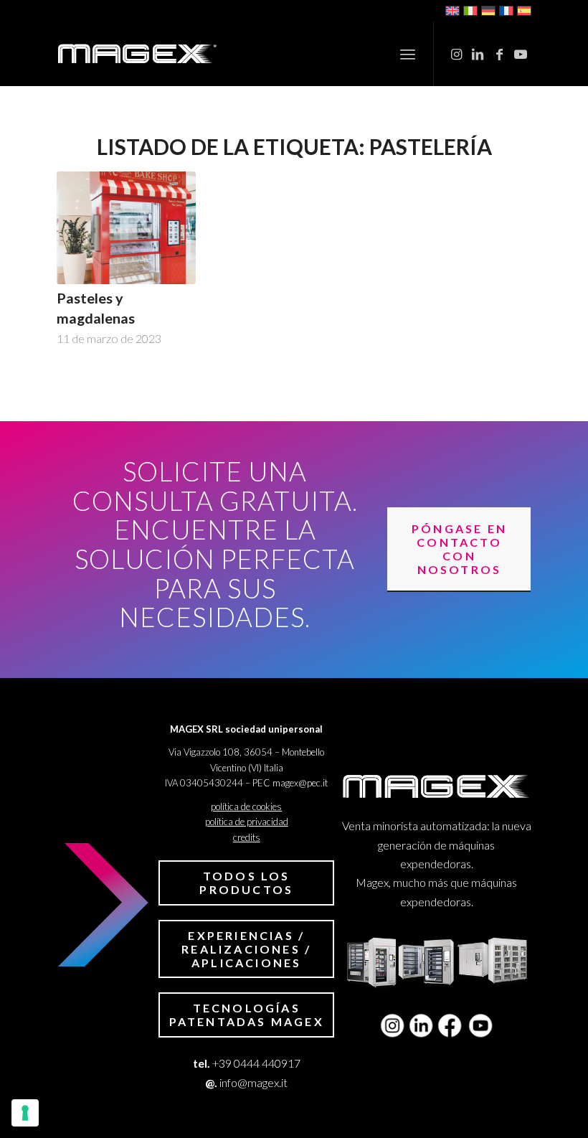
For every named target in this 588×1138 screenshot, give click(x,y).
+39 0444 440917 (256, 1063)
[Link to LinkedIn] (477, 54)
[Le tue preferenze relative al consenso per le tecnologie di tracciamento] (25, 1113)
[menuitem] (407, 53)
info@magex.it (253, 1082)
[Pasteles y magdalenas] (126, 227)
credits (246, 837)
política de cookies (246, 806)
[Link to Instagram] (456, 54)
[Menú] (407, 53)
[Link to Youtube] (520, 54)
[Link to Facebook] (499, 54)
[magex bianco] (137, 54)
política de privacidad (246, 821)
